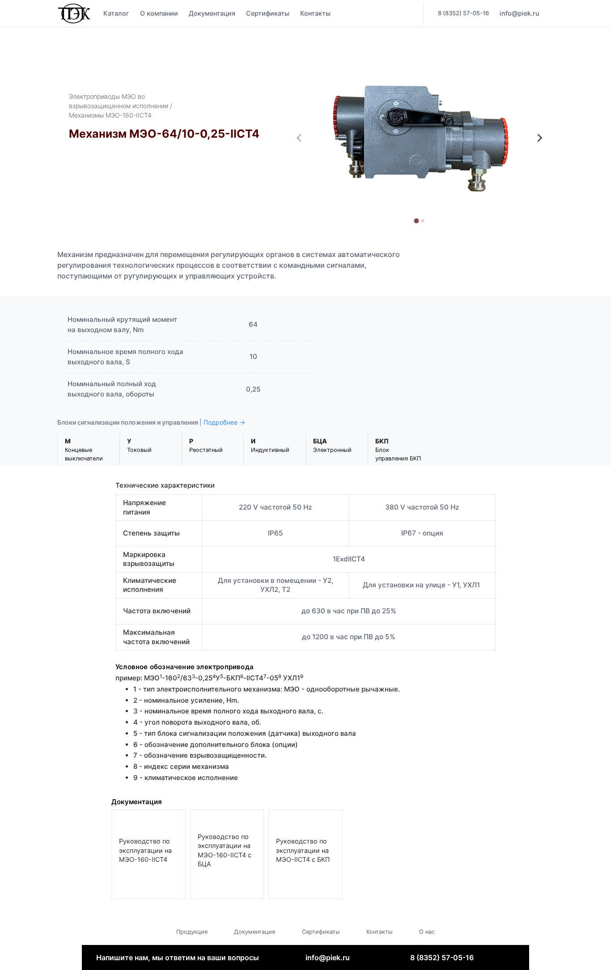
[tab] (416, 220)
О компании (159, 13)
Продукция (192, 931)
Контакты (315, 13)
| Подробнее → (222, 422)
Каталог (116, 13)
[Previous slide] (300, 138)
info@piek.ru (328, 957)
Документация (212, 13)
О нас (427, 931)
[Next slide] (539, 138)
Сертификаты (267, 13)
